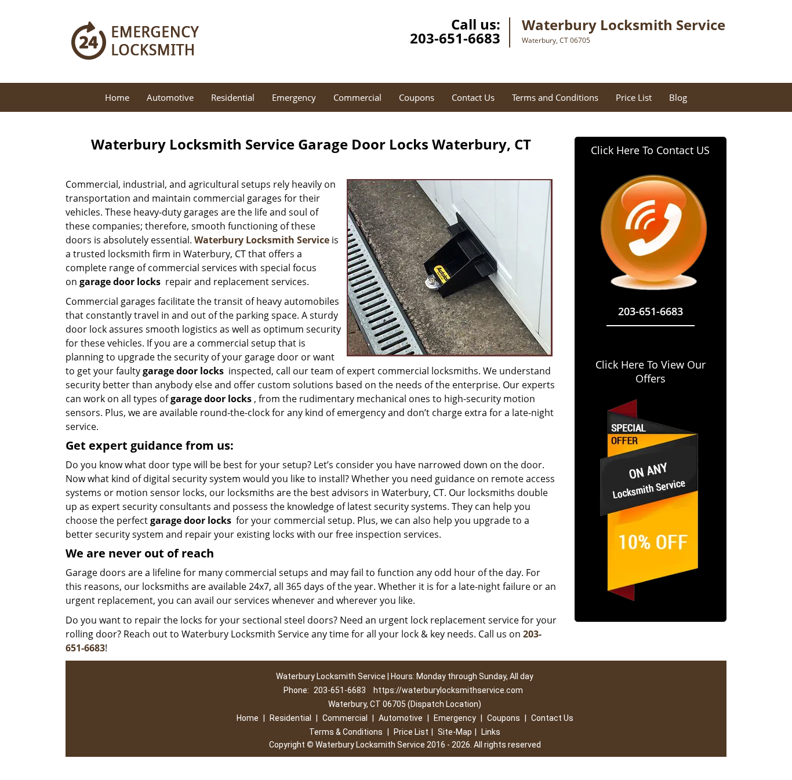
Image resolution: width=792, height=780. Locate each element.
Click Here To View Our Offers (650, 371)
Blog (678, 97)
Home (117, 97)
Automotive (170, 97)
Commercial (357, 97)
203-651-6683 (455, 38)
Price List (634, 97)
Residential (233, 97)
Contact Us (473, 97)
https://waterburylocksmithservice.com (448, 690)
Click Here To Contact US (650, 150)
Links (490, 732)
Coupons (416, 97)
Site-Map (455, 732)
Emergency (294, 97)
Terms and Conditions (555, 97)
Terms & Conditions (346, 732)
